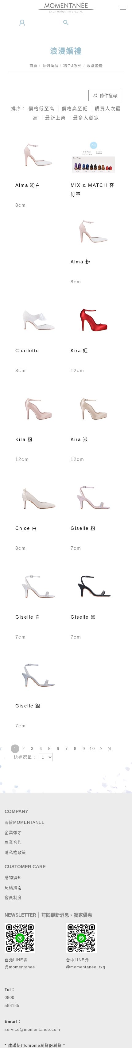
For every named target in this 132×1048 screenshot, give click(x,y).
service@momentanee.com (32, 1029)
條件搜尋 (108, 95)
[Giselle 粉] (94, 500)
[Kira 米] (94, 411)
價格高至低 (75, 108)
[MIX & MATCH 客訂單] (94, 156)
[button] (66, 23)
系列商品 (50, 66)
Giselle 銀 (28, 705)
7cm (76, 548)
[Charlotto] (38, 322)
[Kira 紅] (94, 322)
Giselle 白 (28, 617)
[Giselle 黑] (94, 588)
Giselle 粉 (83, 528)
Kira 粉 (24, 439)
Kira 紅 (79, 350)
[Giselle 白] (38, 588)
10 (92, 748)
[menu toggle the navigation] (121, 8)
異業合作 (13, 842)
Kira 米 (79, 439)
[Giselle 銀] (38, 677)
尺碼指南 (13, 887)
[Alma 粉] (94, 233)
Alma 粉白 (28, 185)
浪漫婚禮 (95, 66)
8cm (20, 205)
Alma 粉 (81, 261)
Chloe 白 (26, 528)
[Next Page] (101, 749)
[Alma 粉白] (38, 157)
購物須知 (13, 877)
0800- (10, 997)
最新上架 (55, 117)
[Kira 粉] (38, 411)
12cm (77, 370)
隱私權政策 (15, 852)
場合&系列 (72, 66)
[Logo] (66, 6)
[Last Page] (109, 749)
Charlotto (27, 350)
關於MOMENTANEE (25, 822)
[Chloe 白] (38, 500)
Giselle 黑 (83, 617)
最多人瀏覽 (86, 117)
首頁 (33, 66)
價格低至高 (42, 108)
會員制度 (13, 897)
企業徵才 (13, 832)
